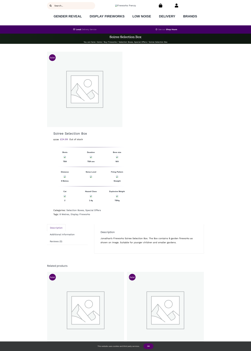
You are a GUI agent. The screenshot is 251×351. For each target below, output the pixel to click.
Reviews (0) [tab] (56, 241)
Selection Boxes (75, 210)
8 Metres (64, 214)
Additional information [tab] (62, 234)
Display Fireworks (80, 214)
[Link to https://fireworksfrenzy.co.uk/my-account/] (176, 5)
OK (148, 346)
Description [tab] (56, 227)
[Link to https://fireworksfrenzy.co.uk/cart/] (160, 5)
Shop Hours (171, 29)
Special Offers (93, 210)
